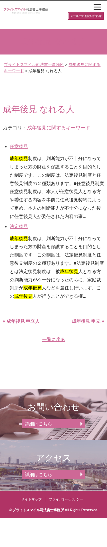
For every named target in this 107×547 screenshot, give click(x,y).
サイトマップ (31, 499)
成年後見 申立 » (88, 321)
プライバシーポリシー (66, 499)
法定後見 (19, 226)
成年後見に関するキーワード (58, 128)
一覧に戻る (53, 339)
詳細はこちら (38, 423)
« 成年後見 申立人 (21, 321)
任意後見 (19, 146)
